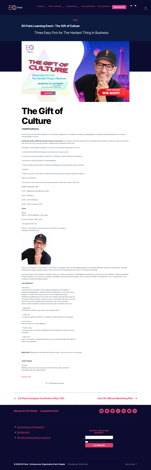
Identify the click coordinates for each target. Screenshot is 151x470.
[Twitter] (107, 411)
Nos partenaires (88, 6)
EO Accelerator (104, 6)
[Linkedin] (112, 411)
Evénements (71, 6)
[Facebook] (101, 411)
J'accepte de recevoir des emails (97, 441)
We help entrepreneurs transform (34, 437)
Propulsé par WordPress (78, 464)
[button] (99, 445)
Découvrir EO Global (25, 410)
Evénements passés (56, 383)
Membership (23, 432)
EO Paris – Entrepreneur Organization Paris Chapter (43, 464)
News (75, 20)
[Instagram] (135, 411)
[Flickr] (123, 411)
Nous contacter (55, 6)
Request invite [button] (26, 376)
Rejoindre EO (119, 7)
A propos (40, 6)
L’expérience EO (49, 410)
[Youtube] (129, 411)
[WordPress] (118, 411)
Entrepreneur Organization (30, 427)
